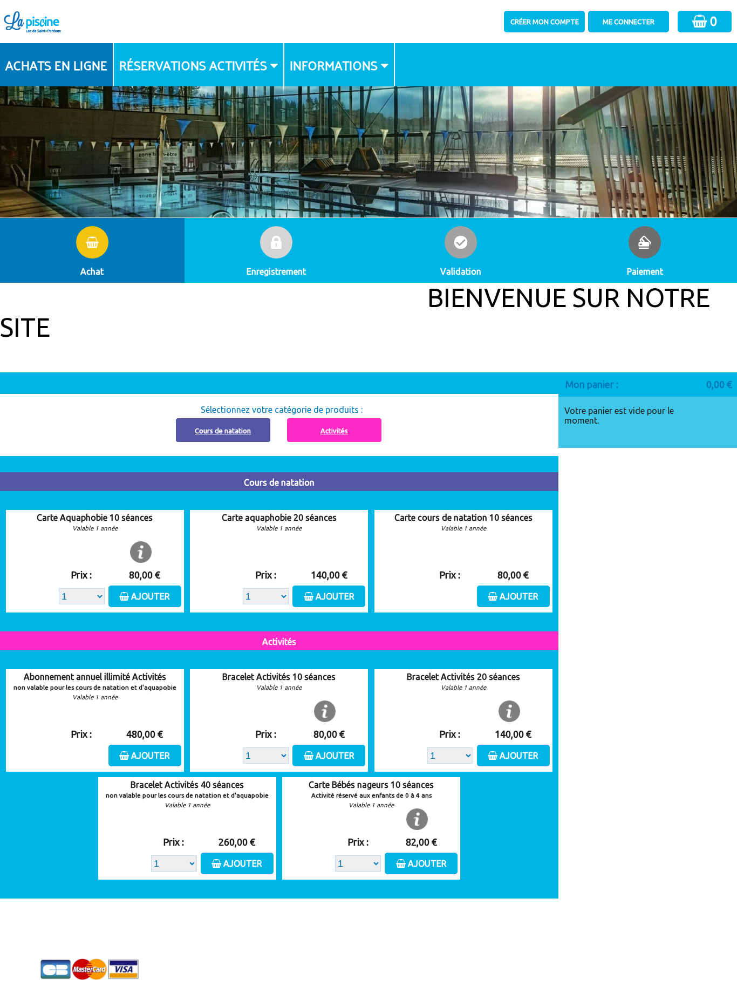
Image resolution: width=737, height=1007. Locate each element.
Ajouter (150, 596)
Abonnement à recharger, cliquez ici (285, 378)
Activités (334, 430)
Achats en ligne (56, 65)
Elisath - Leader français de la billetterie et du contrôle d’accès (369, 978)
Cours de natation (223, 430)
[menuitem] (57, 64)
